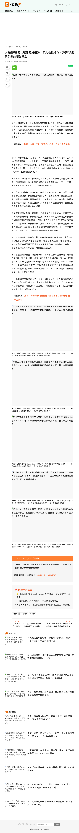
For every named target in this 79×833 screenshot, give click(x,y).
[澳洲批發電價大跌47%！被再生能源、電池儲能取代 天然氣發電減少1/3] (15, 722)
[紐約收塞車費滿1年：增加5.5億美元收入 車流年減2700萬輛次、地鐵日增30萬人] (15, 790)
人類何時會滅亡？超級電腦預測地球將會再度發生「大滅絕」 (43, 604)
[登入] (70, 5)
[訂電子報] (66, 5)
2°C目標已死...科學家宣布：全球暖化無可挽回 (37, 600)
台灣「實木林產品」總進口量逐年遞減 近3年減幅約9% (50, 769)
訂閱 (57, 824)
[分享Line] (7, 72)
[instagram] (60, 5)
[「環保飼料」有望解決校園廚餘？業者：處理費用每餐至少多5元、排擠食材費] (15, 756)
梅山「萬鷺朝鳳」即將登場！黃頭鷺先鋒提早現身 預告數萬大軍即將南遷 (50, 693)
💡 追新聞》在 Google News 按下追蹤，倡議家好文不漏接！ (43, 595)
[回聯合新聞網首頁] (7, 4)
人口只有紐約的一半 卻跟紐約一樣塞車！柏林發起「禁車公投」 (50, 803)
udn (6, 46)
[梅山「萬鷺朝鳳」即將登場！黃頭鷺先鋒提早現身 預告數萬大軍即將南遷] (15, 697)
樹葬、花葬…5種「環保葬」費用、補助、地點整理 (47, 143)
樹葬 (15, 614)
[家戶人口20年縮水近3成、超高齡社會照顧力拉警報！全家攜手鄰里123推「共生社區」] (15, 680)
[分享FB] (7, 67)
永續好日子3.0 (22, 11)
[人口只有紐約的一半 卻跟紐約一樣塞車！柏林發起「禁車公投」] (15, 807)
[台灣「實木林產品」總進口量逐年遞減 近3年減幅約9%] (15, 773)
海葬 (33, 614)
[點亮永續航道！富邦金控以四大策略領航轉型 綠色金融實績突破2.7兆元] (15, 660)
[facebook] (56, 5)
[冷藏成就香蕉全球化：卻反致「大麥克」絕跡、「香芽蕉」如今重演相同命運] (15, 643)
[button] (73, 5)
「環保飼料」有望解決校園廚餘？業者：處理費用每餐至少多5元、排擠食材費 (50, 752)
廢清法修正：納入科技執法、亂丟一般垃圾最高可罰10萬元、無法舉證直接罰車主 (50, 735)
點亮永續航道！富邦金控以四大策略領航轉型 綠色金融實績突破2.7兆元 (50, 656)
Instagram (52, 574)
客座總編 (9, 11)
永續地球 (17, 46)
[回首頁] (13, 4)
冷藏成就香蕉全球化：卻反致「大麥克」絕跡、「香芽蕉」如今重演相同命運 (49, 639)
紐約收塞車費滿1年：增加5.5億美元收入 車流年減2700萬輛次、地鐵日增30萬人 (50, 786)
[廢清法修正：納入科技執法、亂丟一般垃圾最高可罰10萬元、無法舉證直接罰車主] (15, 739)
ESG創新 (37, 11)
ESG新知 (48, 11)
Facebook (40, 574)
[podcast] (63, 5)
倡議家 (11, 46)
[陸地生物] (14, 67)
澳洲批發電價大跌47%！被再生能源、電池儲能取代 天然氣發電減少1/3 (49, 718)
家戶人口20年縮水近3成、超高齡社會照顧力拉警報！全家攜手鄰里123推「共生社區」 (50, 676)
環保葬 (24, 614)
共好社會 (59, 11)
